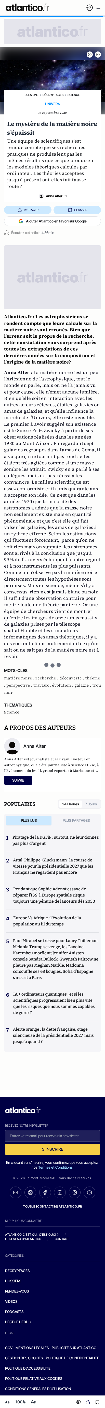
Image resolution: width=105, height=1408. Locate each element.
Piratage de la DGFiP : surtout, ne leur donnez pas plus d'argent (55, 840)
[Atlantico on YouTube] (89, 1192)
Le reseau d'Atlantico (23, 1239)
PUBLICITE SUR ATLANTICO (74, 1348)
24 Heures (70, 804)
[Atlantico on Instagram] (75, 1192)
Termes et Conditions (55, 1167)
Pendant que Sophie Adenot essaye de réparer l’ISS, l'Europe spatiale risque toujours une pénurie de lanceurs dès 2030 (54, 895)
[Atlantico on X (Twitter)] (30, 1193)
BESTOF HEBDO (18, 1322)
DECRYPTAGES (17, 1270)
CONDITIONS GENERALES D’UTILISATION (38, 1388)
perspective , (19, 685)
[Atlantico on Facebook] (45, 1193)
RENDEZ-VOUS (17, 1291)
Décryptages (53, 95)
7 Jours (91, 804)
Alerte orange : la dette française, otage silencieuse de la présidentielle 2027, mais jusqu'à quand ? (53, 1035)
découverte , (72, 678)
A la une (31, 95)
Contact (62, 1239)
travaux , (42, 685)
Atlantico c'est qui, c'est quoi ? (32, 1234)
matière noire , (19, 678)
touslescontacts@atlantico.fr (52, 1206)
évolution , (63, 685)
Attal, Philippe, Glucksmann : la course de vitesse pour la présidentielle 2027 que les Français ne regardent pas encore (53, 866)
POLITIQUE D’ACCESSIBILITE (27, 1368)
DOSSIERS (13, 1281)
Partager (31, 210)
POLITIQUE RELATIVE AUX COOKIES (33, 1378)
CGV (8, 1348)
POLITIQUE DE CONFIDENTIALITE (72, 1358)
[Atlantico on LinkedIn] (60, 1193)
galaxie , (83, 685)
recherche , (47, 678)
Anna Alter (54, 196)
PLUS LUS (29, 820)
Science (74, 95)
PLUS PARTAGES (76, 820)
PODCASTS (14, 1311)
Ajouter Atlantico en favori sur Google (56, 221)
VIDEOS (11, 1301)
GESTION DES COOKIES (24, 1358)
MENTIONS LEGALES (32, 1348)
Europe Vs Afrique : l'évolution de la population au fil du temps (47, 920)
